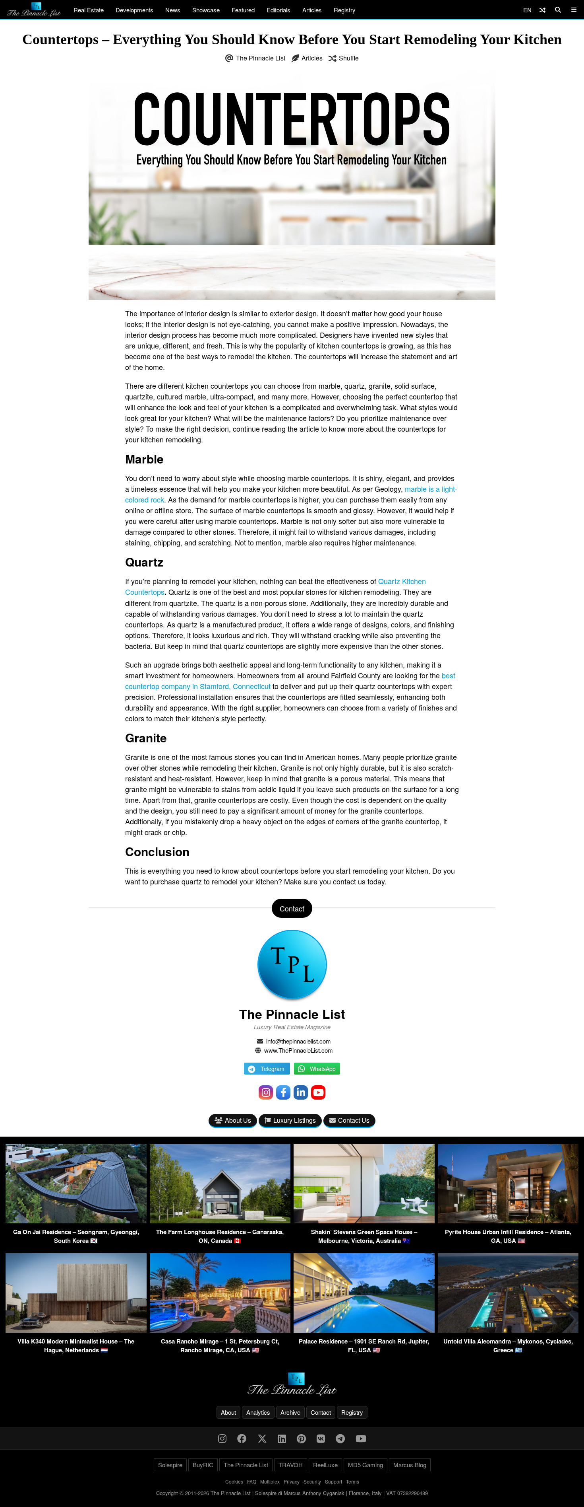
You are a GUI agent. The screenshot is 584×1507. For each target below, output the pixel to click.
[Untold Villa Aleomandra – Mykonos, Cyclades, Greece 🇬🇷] (508, 1330)
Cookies (234, 1481)
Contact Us (353, 1120)
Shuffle (349, 57)
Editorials (278, 10)
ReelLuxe (325, 1464)
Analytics (258, 1412)
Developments (134, 10)
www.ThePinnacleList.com (298, 1050)
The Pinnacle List (260, 57)
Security (312, 1481)
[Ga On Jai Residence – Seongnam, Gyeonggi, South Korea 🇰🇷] (76, 1221)
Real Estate (88, 10)
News (172, 10)
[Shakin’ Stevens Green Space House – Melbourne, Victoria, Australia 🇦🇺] (364, 1221)
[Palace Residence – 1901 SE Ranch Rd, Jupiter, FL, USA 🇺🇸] (364, 1330)
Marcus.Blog (409, 1464)
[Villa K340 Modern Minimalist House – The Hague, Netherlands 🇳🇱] (76, 1330)
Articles (312, 10)
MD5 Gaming (365, 1464)
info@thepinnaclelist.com (298, 1041)
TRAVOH (290, 1464)
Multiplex (270, 1481)
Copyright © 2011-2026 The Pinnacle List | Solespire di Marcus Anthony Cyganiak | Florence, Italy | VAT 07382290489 (292, 1493)
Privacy (292, 1481)
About (228, 1412)
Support (333, 1481)
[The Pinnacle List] (292, 1384)
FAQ (251, 1481)
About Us (238, 1120)
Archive (290, 1412)
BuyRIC (203, 1464)
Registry (345, 10)
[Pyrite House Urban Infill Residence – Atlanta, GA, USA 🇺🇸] (508, 1221)
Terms (352, 1481)
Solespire (170, 1464)
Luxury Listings (294, 1120)
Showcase (206, 10)
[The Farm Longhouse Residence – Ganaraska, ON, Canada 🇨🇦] (220, 1221)
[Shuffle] (542, 9)
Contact (321, 1412)
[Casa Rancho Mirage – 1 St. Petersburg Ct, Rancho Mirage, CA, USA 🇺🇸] (220, 1330)
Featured (243, 10)
